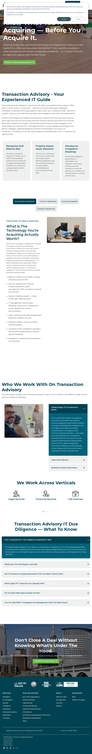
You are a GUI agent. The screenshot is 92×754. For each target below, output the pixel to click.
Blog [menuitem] (73, 697)
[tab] (42, 511)
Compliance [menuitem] (7, 706)
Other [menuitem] (25, 721)
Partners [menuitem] (59, 706)
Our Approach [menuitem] (61, 700)
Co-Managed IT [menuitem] (8, 700)
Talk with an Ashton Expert (45, 661)
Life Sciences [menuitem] (27, 712)
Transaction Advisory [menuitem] (10, 712)
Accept (64, 19)
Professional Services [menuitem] (30, 706)
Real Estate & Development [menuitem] (32, 718)
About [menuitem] (59, 693)
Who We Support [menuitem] (31, 693)
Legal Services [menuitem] (27, 703)
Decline (78, 19)
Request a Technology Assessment (18, 62)
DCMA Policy (8, 743)
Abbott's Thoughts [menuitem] (78, 700)
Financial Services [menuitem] (29, 700)
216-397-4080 (72, 730)
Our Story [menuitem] (59, 703)
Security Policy (8, 741)
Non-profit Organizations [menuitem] (31, 697)
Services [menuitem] (7, 693)
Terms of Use (8, 739)
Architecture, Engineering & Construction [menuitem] (36, 715)
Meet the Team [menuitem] (61, 697)
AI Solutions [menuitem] (7, 709)
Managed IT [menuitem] (7, 697)
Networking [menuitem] (7, 715)
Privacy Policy (8, 745)
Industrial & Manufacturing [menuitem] (32, 709)
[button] (24, 201)
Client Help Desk (71, 2)
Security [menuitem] (5, 703)
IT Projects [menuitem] (6, 718)
